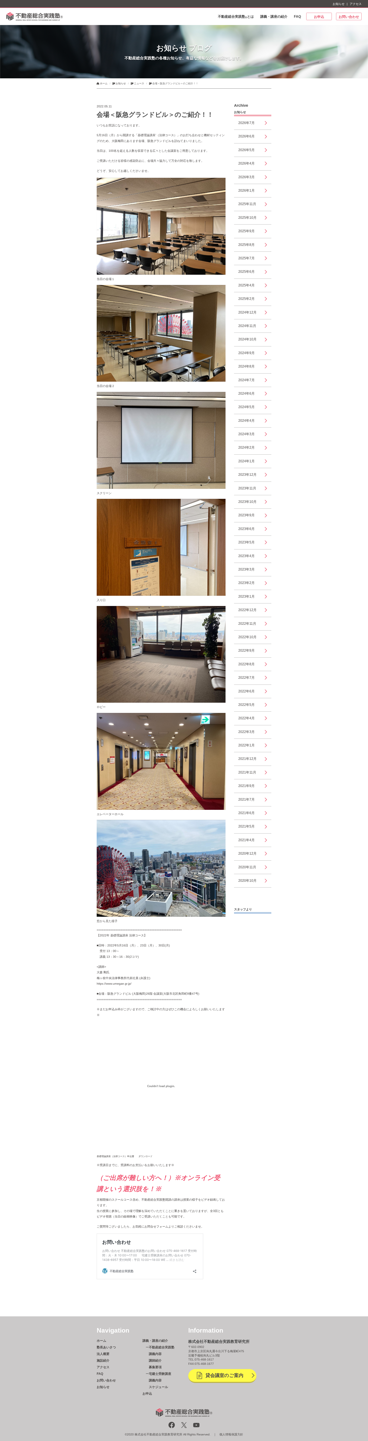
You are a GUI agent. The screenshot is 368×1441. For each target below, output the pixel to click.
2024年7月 (246, 380)
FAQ (297, 16)
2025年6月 (246, 271)
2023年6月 (246, 529)
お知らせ (339, 4)
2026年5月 (246, 150)
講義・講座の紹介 (274, 16)
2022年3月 (246, 732)
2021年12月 (247, 759)
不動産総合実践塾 (161, 1347)
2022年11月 (247, 623)
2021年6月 (246, 813)
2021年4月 (246, 840)
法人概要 (103, 1354)
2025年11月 (247, 204)
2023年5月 (246, 542)
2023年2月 (246, 583)
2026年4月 (246, 163)
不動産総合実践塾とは (236, 17)
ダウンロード (145, 1156)
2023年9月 (246, 515)
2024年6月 (246, 393)
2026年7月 (246, 123)
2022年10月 (247, 637)
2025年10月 (247, 217)
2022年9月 (246, 650)
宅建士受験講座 (160, 1373)
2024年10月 (247, 339)
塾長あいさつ (106, 1347)
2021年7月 (246, 799)
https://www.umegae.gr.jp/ (114, 983)
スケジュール (158, 1387)
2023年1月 (246, 596)
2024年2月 (246, 447)
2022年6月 (246, 691)
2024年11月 (247, 326)
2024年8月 (246, 366)
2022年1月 (246, 745)
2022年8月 (246, 664)
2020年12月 (247, 853)
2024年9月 (246, 353)
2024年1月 (246, 461)
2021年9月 (246, 786)
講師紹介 (155, 1360)
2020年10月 (247, 880)
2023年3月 (246, 569)
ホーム (101, 1340)
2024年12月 (247, 312)
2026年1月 (246, 190)
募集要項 (155, 1367)
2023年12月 (247, 474)
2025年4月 (246, 285)
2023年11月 (247, 488)
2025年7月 (246, 258)
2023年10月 (247, 502)
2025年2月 (246, 299)
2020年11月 (247, 867)
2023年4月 (246, 556)
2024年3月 (246, 434)
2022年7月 (246, 677)
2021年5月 (246, 826)
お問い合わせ (349, 17)
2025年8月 (246, 245)
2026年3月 (246, 177)
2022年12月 (247, 610)
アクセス (356, 4)
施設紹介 (103, 1360)
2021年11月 (247, 772)
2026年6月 (246, 136)
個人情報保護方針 (231, 1434)
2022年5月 (246, 705)
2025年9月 (246, 231)
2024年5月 (246, 407)
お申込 (319, 17)
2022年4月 (246, 718)
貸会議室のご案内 (224, 1375)
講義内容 (155, 1354)
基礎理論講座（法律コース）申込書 (115, 1156)
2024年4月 (246, 420)
